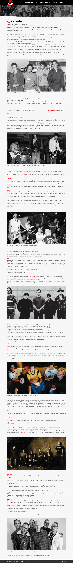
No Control (21, 200)
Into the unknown (27, 122)
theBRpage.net (35, 555)
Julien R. (14, 561)
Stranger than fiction (56, 324)
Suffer (17, 193)
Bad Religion (47, 2)
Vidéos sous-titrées (39, 2)
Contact (61, 2)
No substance (33, 353)
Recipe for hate (32, 276)
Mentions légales (25, 561)
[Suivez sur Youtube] (62, 561)
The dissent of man (23, 432)
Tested (33, 349)
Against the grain (34, 250)
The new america (41, 353)
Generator (16, 260)
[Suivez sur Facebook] (65, 561)
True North (49, 475)
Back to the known (26, 174)
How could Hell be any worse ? (49, 110)
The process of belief (50, 411)
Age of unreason (11, 502)
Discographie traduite (29, 2)
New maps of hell (22, 427)
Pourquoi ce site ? (55, 2)
